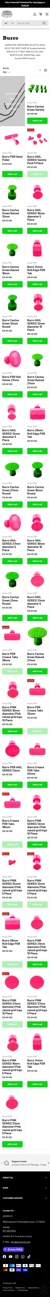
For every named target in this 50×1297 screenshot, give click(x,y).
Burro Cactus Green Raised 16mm (10, 270)
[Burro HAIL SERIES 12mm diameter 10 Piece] (37, 302)
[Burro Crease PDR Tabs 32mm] (37, 749)
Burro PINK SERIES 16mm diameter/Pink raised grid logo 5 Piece (12, 1066)
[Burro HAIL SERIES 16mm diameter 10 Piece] (37, 522)
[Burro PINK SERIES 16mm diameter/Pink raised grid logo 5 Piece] (12, 1042)
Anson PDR (12, 1283)
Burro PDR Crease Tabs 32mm (35, 710)
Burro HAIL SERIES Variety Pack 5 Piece (37, 160)
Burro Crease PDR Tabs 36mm (10, 824)
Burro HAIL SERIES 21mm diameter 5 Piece (36, 601)
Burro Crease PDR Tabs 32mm (35, 770)
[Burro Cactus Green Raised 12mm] (12, 192)
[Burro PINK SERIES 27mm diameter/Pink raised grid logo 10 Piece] (12, 982)
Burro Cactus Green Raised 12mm (10, 213)
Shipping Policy (33, 1288)
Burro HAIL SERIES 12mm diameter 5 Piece (11, 435)
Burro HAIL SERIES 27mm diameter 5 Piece (11, 545)
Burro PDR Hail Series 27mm (11, 378)
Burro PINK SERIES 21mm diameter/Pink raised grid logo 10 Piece (37, 947)
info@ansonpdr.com (20, 1242)
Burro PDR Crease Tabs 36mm (10, 657)
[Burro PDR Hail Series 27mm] (12, 359)
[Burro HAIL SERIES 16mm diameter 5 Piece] (37, 192)
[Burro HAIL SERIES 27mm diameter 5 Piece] (12, 522)
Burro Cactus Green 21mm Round (10, 600)
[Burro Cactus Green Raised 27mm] (37, 636)
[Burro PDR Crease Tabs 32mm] (37, 689)
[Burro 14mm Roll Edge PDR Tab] (37, 249)
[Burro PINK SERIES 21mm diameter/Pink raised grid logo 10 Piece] (37, 922)
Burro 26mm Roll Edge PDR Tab (36, 433)
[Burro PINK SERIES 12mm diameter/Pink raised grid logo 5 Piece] (37, 862)
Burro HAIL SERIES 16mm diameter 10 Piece (36, 545)
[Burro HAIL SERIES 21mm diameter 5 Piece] (37, 579)
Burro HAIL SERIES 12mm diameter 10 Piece (36, 325)
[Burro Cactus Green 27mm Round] (12, 469)
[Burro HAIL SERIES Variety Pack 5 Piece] (37, 139)
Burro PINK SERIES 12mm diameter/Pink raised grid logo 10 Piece (37, 827)
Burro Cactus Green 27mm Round (10, 490)
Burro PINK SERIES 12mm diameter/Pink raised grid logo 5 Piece (37, 887)
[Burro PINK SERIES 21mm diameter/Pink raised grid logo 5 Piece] (12, 1102)
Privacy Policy (8, 1288)
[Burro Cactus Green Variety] (37, 88)
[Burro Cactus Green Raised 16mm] (12, 249)
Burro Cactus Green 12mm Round (10, 323)
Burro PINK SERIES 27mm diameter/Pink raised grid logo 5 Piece (37, 1006)
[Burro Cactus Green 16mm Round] (37, 469)
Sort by (6, 68)
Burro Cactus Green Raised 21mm (35, 380)
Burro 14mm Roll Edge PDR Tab (36, 270)
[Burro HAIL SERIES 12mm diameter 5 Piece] (12, 412)
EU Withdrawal (22, 1290)
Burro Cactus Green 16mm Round (35, 490)
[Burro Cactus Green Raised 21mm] (37, 359)
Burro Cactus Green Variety (35, 108)
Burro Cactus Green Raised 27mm (35, 657)
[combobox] (25, 23)
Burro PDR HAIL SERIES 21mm (12, 768)
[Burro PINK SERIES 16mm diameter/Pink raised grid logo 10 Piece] (12, 689)
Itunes (40, 2)
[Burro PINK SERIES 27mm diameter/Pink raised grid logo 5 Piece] (37, 982)
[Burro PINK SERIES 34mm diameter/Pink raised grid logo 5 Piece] (12, 862)
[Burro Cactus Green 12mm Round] (12, 302)
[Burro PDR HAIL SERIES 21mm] (12, 749)
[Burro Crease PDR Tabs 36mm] (12, 803)
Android (25, 5)
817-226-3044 (9, 1230)
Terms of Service (9, 1290)
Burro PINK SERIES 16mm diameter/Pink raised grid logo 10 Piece (12, 713)
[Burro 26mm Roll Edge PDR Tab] (37, 412)
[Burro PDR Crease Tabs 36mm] (12, 636)
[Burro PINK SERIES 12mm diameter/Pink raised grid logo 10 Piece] (37, 803)
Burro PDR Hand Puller (12, 158)
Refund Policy (20, 1288)
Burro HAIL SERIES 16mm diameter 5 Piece (36, 214)
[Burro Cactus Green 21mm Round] (12, 579)
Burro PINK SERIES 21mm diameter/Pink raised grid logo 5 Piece (12, 1126)
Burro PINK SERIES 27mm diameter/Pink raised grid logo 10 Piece (12, 1006)
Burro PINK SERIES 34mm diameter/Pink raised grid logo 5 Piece (12, 887)
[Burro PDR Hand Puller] (12, 139)
